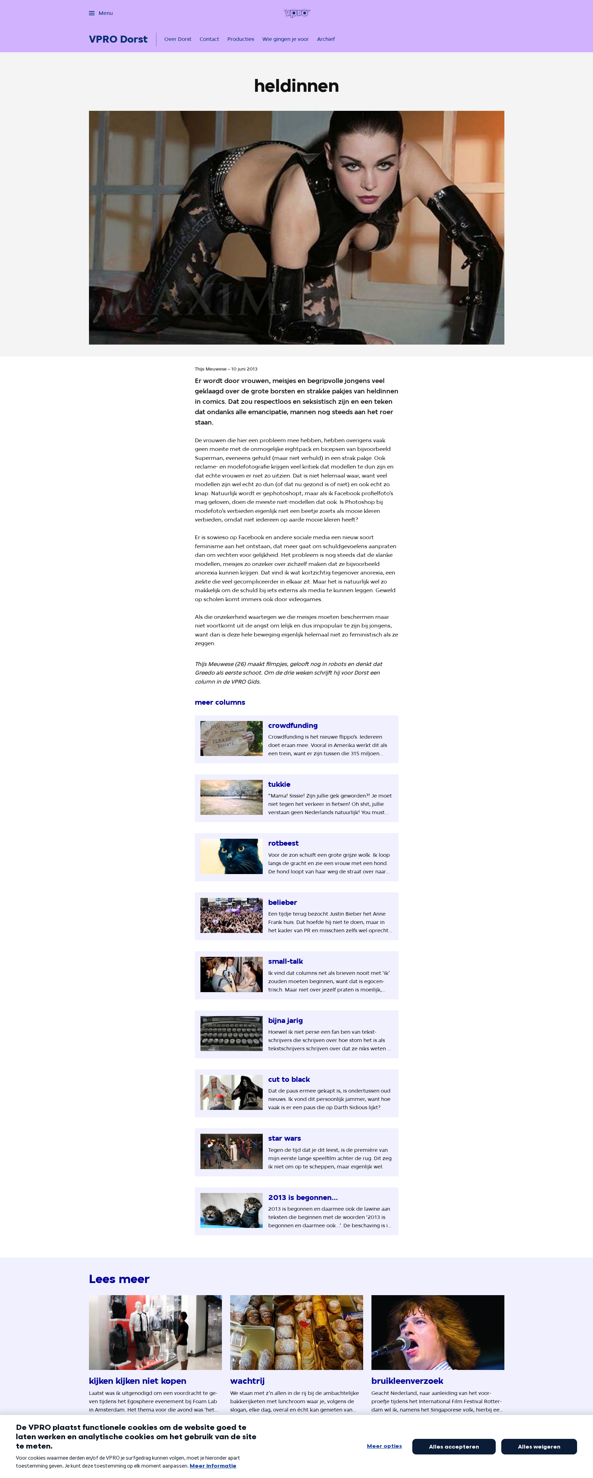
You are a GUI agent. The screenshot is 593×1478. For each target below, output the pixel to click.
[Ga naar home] (296, 13)
